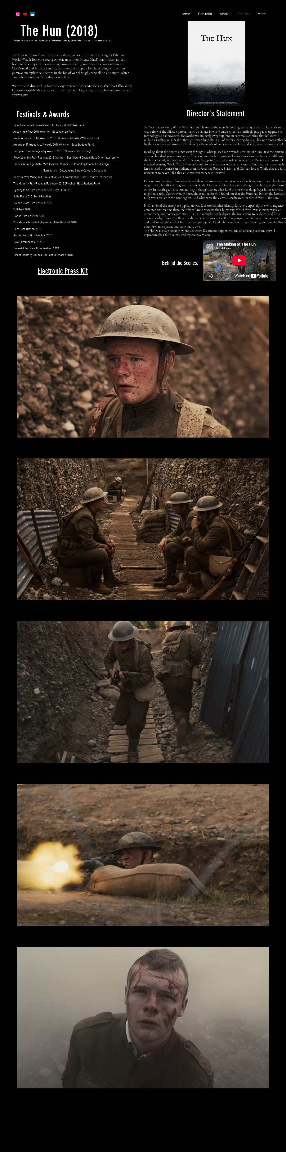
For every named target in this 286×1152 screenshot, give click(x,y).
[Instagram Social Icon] (18, 14)
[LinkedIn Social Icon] (32, 14)
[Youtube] (25, 14)
